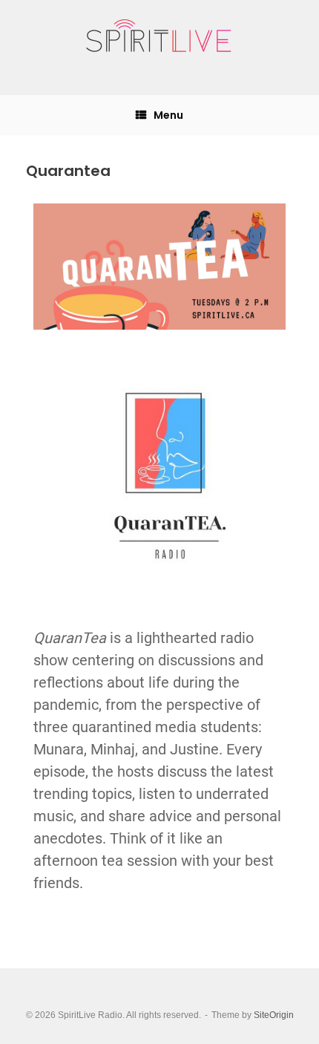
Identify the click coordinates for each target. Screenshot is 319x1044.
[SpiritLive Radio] (159, 36)
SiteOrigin (274, 1015)
